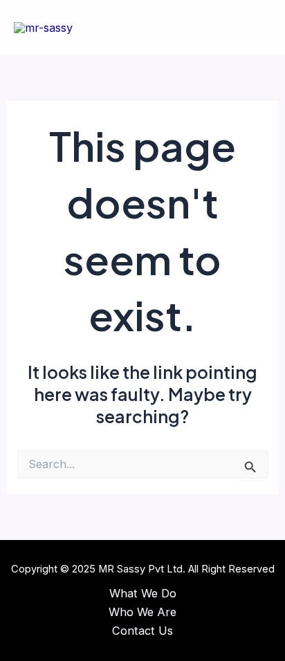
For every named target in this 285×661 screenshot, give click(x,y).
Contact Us (142, 630)
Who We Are (142, 612)
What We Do (142, 593)
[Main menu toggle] (255, 28)
